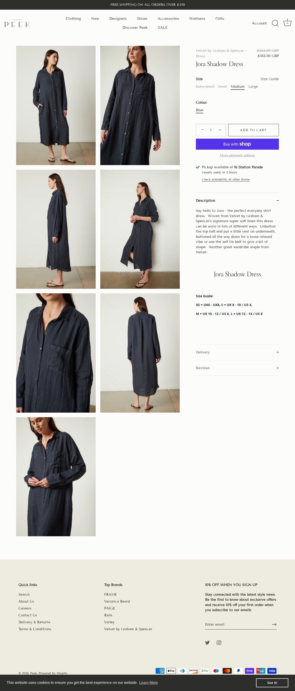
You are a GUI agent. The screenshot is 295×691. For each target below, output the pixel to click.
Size (237, 79)
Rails (108, 615)
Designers (118, 18)
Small (222, 87)
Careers (24, 608)
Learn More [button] (148, 683)
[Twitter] (207, 642)
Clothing (73, 18)
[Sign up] (274, 624)
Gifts (219, 18)
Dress (200, 56)
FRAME (110, 594)
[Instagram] (219, 642)
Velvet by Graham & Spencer (220, 51)
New (95, 18)
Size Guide (270, 79)
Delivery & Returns (34, 622)
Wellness (197, 18)
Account (259, 23)
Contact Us (27, 615)
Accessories (168, 18)
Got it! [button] (272, 683)
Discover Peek (135, 27)
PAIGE (109, 608)
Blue (199, 110)
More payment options (237, 155)
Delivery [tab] (203, 352)
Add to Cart (253, 130)
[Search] (275, 23)
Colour (201, 102)
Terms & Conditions (34, 629)
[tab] (237, 276)
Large (253, 87)
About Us (26, 601)
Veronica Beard (117, 601)
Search (24, 594)
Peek (33, 673)
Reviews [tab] (203, 368)
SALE (163, 27)
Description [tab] (205, 200)
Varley (109, 622)
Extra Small (205, 87)
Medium (238, 87)
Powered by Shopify (53, 673)
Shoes (142, 18)
